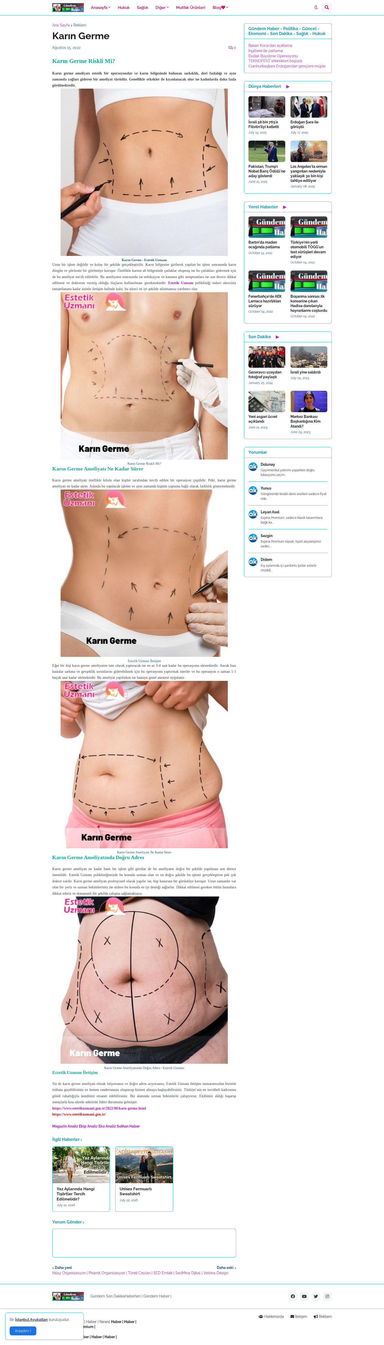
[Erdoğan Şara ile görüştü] (308, 107)
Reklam (79, 25)
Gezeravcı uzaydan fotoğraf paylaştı (264, 374)
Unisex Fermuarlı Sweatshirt (136, 1192)
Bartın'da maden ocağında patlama (264, 244)
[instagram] (327, 1296)
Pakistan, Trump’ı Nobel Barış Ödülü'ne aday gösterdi (266, 171)
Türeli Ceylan (139, 1273)
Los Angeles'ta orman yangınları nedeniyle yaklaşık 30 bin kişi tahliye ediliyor (308, 173)
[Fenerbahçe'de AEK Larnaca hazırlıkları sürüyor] (266, 281)
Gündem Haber (156, 1296)
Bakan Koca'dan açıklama (270, 45)
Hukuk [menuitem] (124, 7)
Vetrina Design (215, 1273)
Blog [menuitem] (217, 7)
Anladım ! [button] (23, 1331)
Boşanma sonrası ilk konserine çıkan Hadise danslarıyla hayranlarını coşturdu (308, 303)
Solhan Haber (128, 1126)
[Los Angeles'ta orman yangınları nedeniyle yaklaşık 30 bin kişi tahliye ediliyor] (308, 151)
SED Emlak (162, 1273)
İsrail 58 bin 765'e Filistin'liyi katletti (263, 124)
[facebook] (292, 1296)
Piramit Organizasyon (107, 1273)
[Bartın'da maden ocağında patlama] (266, 227)
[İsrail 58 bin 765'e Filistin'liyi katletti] (266, 107)
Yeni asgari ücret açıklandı (262, 419)
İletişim (300, 1316)
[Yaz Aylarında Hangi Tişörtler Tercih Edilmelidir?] (81, 1165)
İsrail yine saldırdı (305, 372)
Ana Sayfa (61, 25)
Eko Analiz (107, 1126)
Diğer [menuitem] (160, 7)
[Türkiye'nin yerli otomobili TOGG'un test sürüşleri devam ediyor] (308, 227)
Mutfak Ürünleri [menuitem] (190, 7)
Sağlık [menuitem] (142, 7)
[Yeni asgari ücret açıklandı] (266, 401)
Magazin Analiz (65, 1126)
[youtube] (304, 1296)
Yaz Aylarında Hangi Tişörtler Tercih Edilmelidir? (76, 1194)
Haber (92, 1322)
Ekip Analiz (88, 1126)
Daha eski (225, 1268)
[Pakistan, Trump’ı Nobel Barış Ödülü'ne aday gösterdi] (266, 151)
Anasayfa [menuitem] (99, 7)
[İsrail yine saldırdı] (308, 357)
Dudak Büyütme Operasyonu (273, 56)
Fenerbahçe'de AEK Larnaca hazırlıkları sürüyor (265, 301)
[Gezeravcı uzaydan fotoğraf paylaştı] (266, 357)
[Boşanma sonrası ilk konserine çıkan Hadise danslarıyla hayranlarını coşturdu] (308, 281)
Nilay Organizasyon (69, 1273)
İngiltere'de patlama (265, 51)
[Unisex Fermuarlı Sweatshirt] (144, 1165)
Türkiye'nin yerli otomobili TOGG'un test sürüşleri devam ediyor (308, 249)
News (104, 1322)
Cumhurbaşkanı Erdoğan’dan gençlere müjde (286, 66)
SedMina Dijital (188, 1273)
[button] (316, 8)
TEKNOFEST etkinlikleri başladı (275, 61)
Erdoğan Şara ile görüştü (304, 124)
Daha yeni (63, 1268)
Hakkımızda (273, 1316)
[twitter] (315, 1296)
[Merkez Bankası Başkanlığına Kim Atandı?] (308, 401)
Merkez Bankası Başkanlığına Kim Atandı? (305, 421)
